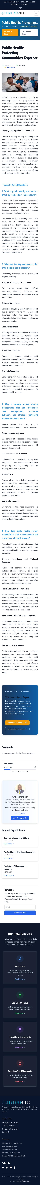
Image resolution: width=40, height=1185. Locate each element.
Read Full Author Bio (20, 818)
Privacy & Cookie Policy (10, 1123)
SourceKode (26, 1181)
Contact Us (5, 1132)
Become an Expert (26, 32)
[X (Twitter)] (7, 1167)
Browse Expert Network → (17, 729)
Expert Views (10, 26)
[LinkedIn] (3, 1167)
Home (4, 26)
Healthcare (17, 26)
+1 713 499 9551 (24, 5)
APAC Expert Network (9, 1146)
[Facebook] (14, 1167)
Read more (8, 844)
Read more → (20, 979)
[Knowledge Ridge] (13, 13)
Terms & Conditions (8, 1126)
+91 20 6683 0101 (13, 2)
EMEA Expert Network (9, 1150)
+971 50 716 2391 (30, 2)
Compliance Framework (10, 1129)
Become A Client (8, 32)
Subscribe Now (20, 913)
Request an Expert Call (17, 722)
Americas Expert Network (11, 1153)
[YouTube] (11, 1167)
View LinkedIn (20, 813)
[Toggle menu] (36, 13)
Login (20, 8)
